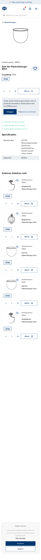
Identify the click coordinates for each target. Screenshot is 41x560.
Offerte (27, 91)
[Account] (24, 9)
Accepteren (20, 543)
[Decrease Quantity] (4, 91)
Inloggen (10, 112)
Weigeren (21, 549)
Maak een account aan (27, 112)
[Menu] (36, 9)
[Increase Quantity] (15, 91)
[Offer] (30, 9)
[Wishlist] (35, 68)
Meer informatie (20, 538)
